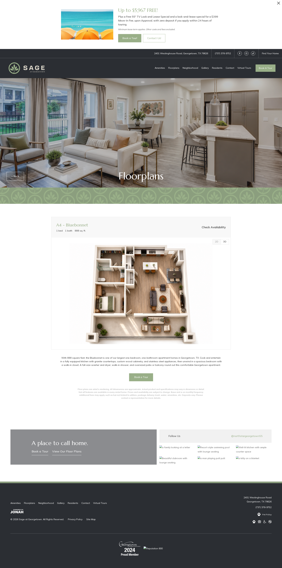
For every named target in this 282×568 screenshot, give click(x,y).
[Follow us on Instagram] (246, 53)
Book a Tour (40, 451)
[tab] (216, 242)
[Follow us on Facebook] (240, 53)
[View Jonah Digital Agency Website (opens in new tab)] (16, 512)
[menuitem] (160, 68)
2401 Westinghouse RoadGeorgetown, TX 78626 (258, 499)
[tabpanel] (141, 294)
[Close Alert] (278, 4)
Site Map (91, 519)
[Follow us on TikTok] (253, 53)
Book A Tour (265, 68)
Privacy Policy (75, 519)
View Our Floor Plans (66, 451)
